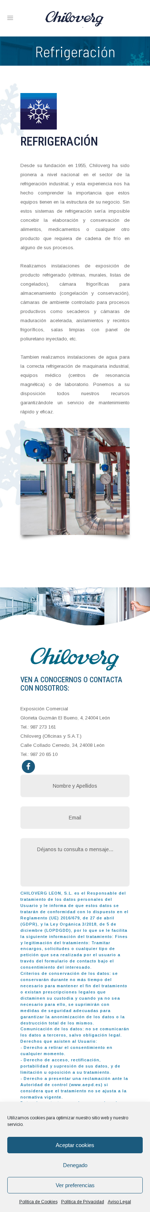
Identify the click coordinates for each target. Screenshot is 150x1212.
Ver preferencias (75, 1185)
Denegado (75, 1165)
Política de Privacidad (82, 1201)
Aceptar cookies (75, 1145)
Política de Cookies (38, 1201)
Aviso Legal (119, 1201)
